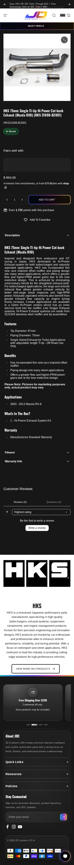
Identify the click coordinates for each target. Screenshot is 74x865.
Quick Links (14, 762)
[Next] (69, 4)
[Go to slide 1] (28, 724)
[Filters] (7, 512)
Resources (14, 774)
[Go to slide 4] (46, 724)
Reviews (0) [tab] (20, 502)
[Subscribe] (63, 817)
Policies (11, 786)
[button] (62, 15)
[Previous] (5, 4)
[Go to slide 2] (34, 724)
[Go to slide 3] (41, 724)
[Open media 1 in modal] (64, 39)
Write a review (37, 527)
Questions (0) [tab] (53, 502)
